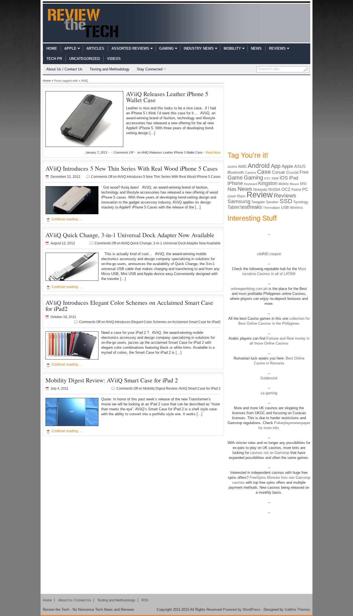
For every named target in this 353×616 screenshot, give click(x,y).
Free (304, 172)
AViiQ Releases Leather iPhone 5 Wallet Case (167, 97)
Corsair (278, 172)
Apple (70, 48)
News (256, 48)
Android (259, 165)
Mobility (232, 48)
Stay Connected (149, 69)
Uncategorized (84, 59)
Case (264, 171)
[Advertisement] (269, 112)
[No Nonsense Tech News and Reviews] (83, 23)
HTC (267, 178)
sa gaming (269, 393)
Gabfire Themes (297, 609)
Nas (232, 189)
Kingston (267, 183)
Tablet (233, 207)
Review (260, 194)
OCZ (286, 189)
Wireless (296, 207)
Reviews (277, 48)
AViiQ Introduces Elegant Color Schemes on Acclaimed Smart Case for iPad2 (129, 305)
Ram (241, 196)
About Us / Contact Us (64, 69)
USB (285, 207)
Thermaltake (271, 207)
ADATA (232, 166)
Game (235, 178)
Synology (300, 202)
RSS (144, 600)
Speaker (272, 202)
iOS (284, 178)
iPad (293, 178)
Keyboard (250, 184)
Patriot (296, 190)
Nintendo (260, 189)
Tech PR (54, 59)
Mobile (284, 184)
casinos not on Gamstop (269, 453)
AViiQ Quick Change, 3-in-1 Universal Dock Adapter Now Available (130, 235)
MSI (303, 184)
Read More (213, 152)
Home (51, 48)
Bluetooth (236, 172)
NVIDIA (274, 189)
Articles (95, 48)
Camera (250, 172)
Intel (275, 178)
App (275, 166)
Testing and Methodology (110, 69)
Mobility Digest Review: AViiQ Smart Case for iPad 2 (112, 380)
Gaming (166, 48)
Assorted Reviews (130, 48)
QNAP (232, 196)
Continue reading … (67, 219)
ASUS (300, 166)
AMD (242, 166)
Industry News (199, 48)
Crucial (292, 172)
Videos (114, 59)
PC (305, 189)
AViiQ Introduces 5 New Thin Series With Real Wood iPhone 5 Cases (132, 168)
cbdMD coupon (269, 254)
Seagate (258, 202)
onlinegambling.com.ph (249, 289)
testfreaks (251, 207)
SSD (286, 201)
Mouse (294, 184)
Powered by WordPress (241, 609)
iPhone (235, 183)
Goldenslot (268, 378)
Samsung (239, 201)
